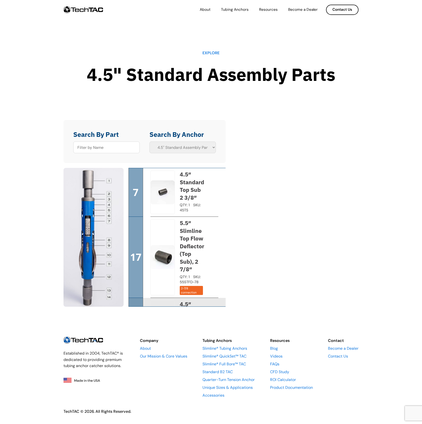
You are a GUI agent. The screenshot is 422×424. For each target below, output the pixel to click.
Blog (274, 348)
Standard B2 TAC (217, 371)
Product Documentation (291, 387)
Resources (268, 9)
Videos (276, 356)
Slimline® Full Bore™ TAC (224, 364)
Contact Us (342, 9)
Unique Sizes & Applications (227, 387)
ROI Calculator (283, 379)
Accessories (213, 395)
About (205, 9)
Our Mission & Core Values (163, 356)
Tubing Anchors (235, 9)
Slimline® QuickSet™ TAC (224, 356)
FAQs (274, 364)
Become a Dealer (303, 9)
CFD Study (279, 371)
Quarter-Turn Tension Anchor (228, 379)
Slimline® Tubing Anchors (224, 348)
